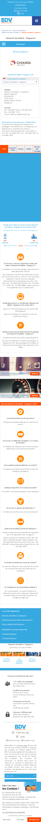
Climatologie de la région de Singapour (17, 620)
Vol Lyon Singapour (32, 660)
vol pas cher (22, 745)
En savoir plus (20, 5)
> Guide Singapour (9, 634)
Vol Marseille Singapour (19, 661)
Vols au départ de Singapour (13, 624)
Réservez (35, 374)
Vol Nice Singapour (6, 660)
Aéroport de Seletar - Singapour (14, 615)
